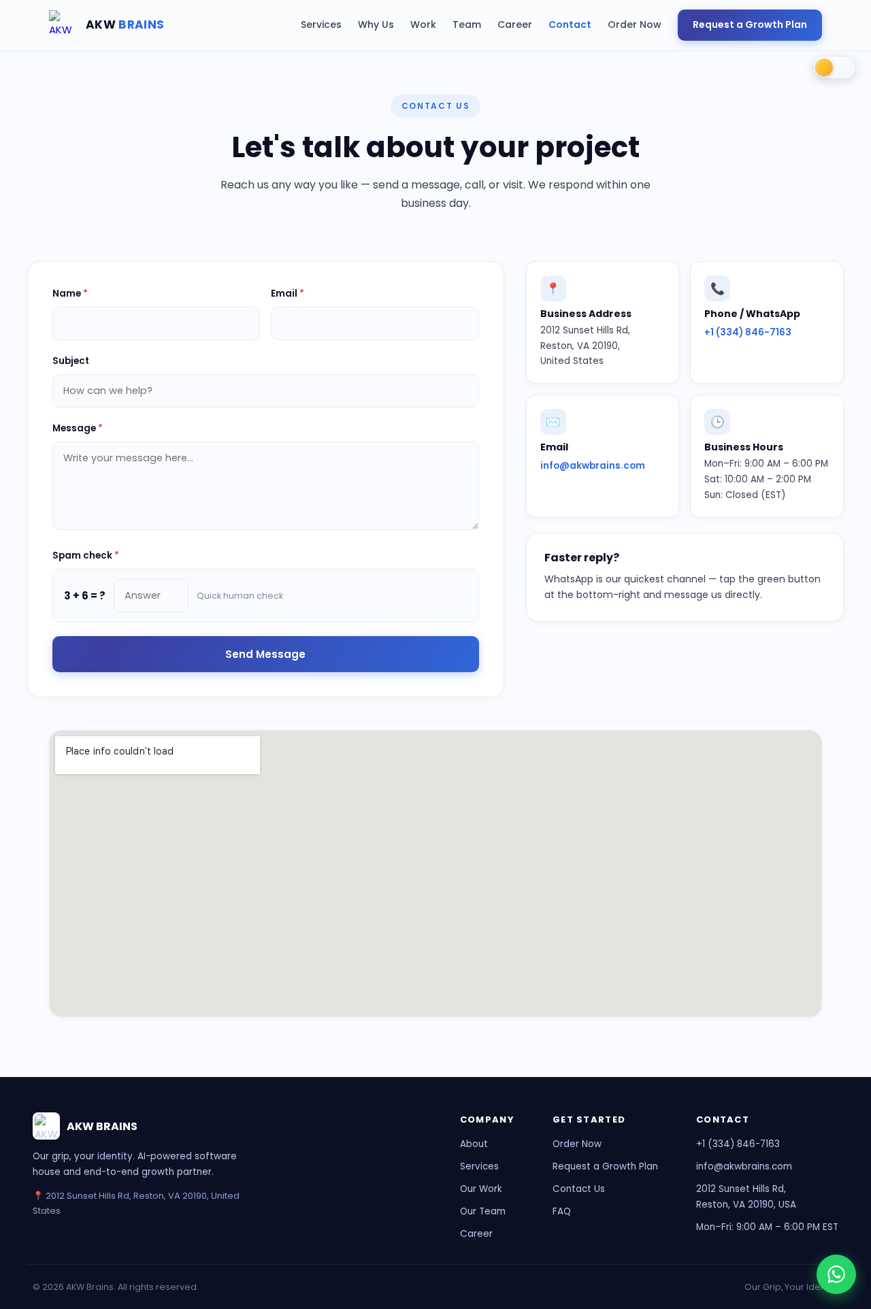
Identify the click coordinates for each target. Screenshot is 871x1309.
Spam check (85, 555)
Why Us (376, 24)
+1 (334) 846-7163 (747, 332)
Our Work (481, 1188)
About (474, 1144)
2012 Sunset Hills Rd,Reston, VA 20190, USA (746, 1196)
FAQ (562, 1211)
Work (423, 24)
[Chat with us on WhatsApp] (836, 1274)
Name (70, 293)
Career (514, 24)
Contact (569, 24)
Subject (70, 360)
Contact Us (579, 1188)
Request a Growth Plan (750, 24)
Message (77, 428)
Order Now (634, 24)
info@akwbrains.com (592, 465)
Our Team (483, 1211)
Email (287, 293)
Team (467, 24)
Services (321, 24)
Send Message (265, 654)
